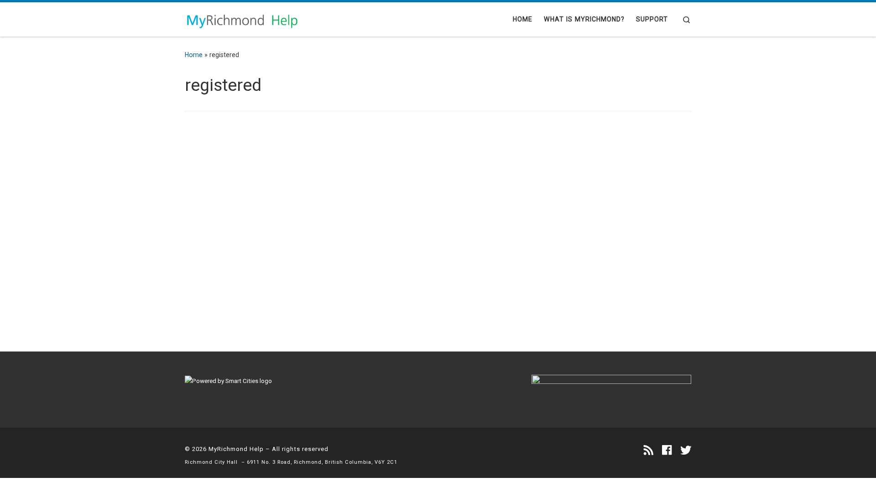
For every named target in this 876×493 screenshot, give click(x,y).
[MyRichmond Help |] (242, 19)
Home (194, 54)
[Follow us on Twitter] (685, 450)
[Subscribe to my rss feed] (648, 450)
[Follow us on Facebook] (667, 450)
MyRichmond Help (236, 449)
